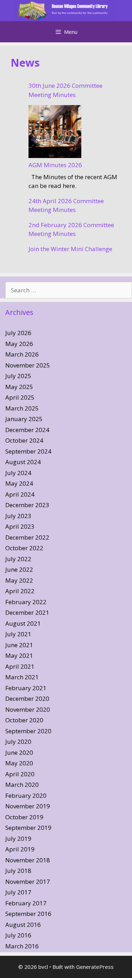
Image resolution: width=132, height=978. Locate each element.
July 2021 (18, 634)
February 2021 (25, 688)
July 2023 (18, 516)
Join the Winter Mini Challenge (70, 249)
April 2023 (19, 526)
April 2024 (19, 494)
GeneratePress (95, 966)
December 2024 (27, 430)
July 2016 (18, 935)
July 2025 (18, 376)
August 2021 (23, 623)
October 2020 (24, 720)
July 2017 (18, 892)
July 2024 (18, 473)
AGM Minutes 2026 (55, 165)
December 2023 (27, 505)
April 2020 (19, 774)
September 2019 (28, 828)
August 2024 (23, 462)
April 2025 (19, 397)
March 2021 (22, 677)
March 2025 (22, 408)
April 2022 (19, 591)
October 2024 (24, 440)
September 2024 (28, 451)
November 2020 (27, 709)
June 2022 (19, 569)
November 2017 (27, 881)
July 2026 (18, 333)
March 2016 (22, 946)
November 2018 (27, 860)
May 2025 (19, 387)
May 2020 (19, 763)
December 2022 (27, 537)
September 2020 (28, 731)
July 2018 (18, 871)
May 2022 (19, 580)
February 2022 (25, 602)
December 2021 (27, 612)
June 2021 (19, 645)
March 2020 (22, 784)
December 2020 (27, 698)
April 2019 (19, 849)
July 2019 (18, 838)
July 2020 (18, 741)
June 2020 (19, 752)
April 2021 (19, 666)
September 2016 (28, 914)
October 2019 (24, 817)
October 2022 (24, 548)
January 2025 (24, 419)
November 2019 (27, 806)
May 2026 (19, 344)
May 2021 (19, 655)
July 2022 (18, 559)
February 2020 (25, 795)
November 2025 (27, 365)
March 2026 (22, 354)
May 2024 (19, 483)
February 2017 (25, 903)
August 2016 (23, 925)
